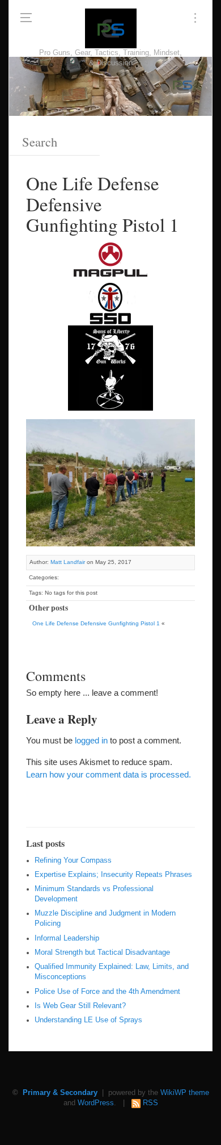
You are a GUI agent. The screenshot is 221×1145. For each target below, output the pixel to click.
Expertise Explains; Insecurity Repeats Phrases (113, 875)
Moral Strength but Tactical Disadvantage (102, 952)
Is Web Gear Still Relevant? (80, 1006)
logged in (91, 740)
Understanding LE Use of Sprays (88, 1020)
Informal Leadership (67, 938)
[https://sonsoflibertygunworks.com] (110, 346)
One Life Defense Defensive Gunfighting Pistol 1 (96, 623)
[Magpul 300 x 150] (110, 261)
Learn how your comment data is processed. (108, 774)
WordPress (96, 1103)
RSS (150, 1103)
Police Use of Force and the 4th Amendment (107, 992)
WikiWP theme (184, 1093)
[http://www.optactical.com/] (110, 389)
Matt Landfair (67, 562)
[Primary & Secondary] (111, 28)
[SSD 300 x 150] (110, 303)
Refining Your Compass (73, 860)
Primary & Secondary (60, 1093)
